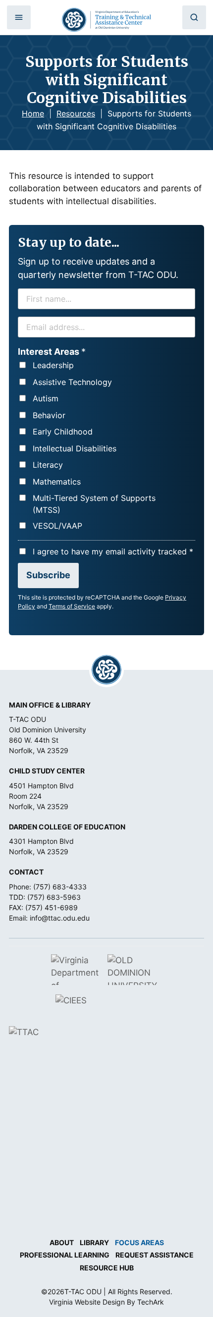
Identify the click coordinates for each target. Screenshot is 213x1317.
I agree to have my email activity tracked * (113, 551)
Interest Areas (52, 351)
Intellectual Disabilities (74, 448)
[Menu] (19, 17)
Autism (45, 398)
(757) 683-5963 (54, 897)
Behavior (49, 415)
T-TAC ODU (106, 20)
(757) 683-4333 (60, 886)
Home (33, 113)
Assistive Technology (72, 382)
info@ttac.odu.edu (60, 918)
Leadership (53, 365)
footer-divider (106, 670)
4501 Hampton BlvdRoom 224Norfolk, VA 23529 (41, 796)
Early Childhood (63, 432)
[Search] (194, 17)
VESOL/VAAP (57, 526)
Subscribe (48, 575)
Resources (75, 113)
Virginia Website (75, 1302)
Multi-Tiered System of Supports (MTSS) (94, 504)
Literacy (48, 465)
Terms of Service (72, 606)
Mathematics (57, 482)
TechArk (150, 1302)
